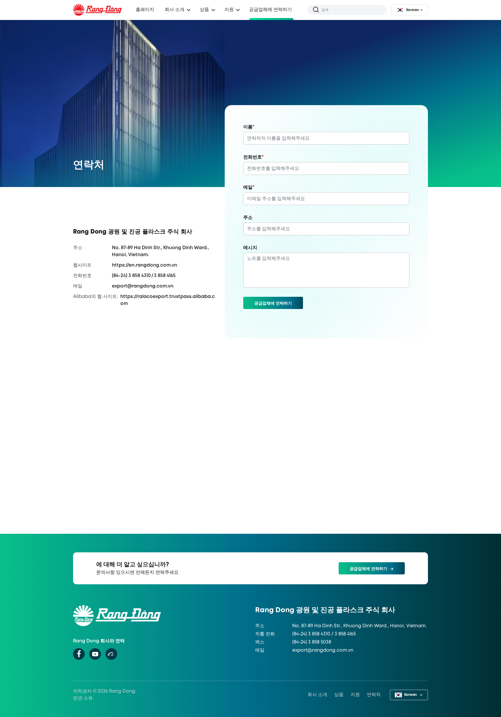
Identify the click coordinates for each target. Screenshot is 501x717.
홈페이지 (145, 10)
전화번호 (253, 157)
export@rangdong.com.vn (142, 286)
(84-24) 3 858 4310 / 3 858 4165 (324, 634)
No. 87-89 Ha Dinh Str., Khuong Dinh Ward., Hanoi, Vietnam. (359, 626)
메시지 (250, 248)
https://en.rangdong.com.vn (144, 265)
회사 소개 (317, 695)
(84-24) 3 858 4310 (131, 276)
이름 (249, 127)
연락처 (374, 695)
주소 (248, 217)
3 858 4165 (165, 276)
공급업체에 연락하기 (270, 10)
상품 (204, 10)
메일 (249, 187)
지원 (355, 695)
